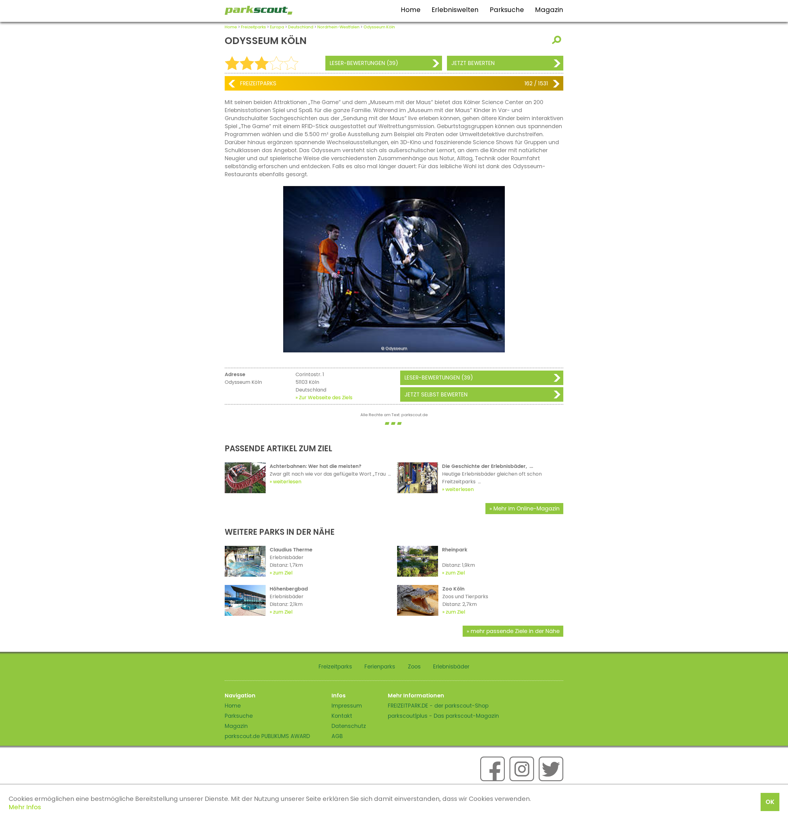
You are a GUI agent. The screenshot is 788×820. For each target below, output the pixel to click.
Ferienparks (379, 666)
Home (410, 9)
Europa (277, 27)
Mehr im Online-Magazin (526, 508)
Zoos (414, 666)
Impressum (347, 705)
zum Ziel (282, 572)
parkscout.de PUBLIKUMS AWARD (267, 736)
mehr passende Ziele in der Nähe (515, 631)
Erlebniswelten (455, 9)
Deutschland (300, 27)
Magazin (549, 9)
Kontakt (342, 716)
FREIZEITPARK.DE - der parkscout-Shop (438, 705)
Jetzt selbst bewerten (436, 394)
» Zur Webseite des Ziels (324, 397)
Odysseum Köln (379, 27)
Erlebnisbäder (451, 666)
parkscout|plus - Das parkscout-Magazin (443, 716)
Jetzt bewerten (473, 63)
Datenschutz (349, 726)
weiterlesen (287, 481)
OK (770, 802)
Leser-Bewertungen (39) (364, 63)
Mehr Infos (25, 807)
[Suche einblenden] (557, 40)
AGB (337, 736)
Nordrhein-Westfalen (338, 27)
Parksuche (507, 9)
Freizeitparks (253, 27)
